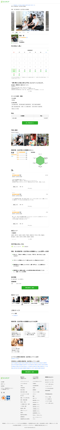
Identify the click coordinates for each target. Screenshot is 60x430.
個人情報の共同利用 (17, 425)
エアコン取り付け (24, 383)
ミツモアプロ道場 (48, 401)
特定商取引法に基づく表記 (33, 423)
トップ (12, 5)
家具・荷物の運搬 (24, 399)
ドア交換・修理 (23, 406)
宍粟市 (38, 366)
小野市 (39, 364)
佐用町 (39, 368)
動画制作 (34, 389)
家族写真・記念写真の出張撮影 (19, 5)
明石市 (23, 362)
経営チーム (3, 383)
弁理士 (34, 387)
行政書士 (34, 383)
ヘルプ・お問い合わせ (49, 384)
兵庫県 (26, 5)
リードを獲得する (48, 398)
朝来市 (31, 366)
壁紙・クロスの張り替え (25, 397)
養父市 (18, 366)
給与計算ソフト (36, 402)
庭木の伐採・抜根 (24, 391)
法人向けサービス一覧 (49, 382)
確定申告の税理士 (24, 414)
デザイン (34, 394)
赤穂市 (17, 364)
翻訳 (33, 396)
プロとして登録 (48, 396)
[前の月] (12, 50)
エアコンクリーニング (25, 381)
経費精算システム (36, 404)
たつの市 (46, 366)
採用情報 (2, 386)
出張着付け (15, 315)
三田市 (42, 364)
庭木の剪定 (23, 389)
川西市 (35, 364)
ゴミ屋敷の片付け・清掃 (25, 404)
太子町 (32, 368)
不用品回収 (23, 387)
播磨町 (24, 368)
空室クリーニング (24, 410)
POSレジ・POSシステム (37, 415)
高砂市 (32, 364)
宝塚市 (24, 364)
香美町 (42, 368)
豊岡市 (45, 362)
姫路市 (29, 5)
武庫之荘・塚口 (15, 358)
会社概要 (2, 381)
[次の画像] (44, 21)
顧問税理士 (23, 416)
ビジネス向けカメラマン (37, 381)
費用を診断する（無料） (30, 287)
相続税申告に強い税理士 (25, 418)
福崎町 (28, 368)
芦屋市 (34, 362)
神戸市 (13, 362)
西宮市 (27, 362)
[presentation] (13, 32)
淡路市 (34, 366)
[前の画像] (15, 21)
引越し (22, 385)
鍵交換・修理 (23, 408)
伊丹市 (38, 362)
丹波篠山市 (14, 366)
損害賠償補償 (47, 390)
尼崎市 (20, 362)
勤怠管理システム (36, 400)
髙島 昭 (32, 5)
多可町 (17, 368)
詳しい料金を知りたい (30, 122)
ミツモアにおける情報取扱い (22, 423)
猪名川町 (14, 368)
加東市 (42, 366)
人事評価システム (36, 408)
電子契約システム (36, 406)
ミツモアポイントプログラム (27, 425)
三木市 (28, 364)
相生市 (41, 362)
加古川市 (14, 364)
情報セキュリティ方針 (54, 423)
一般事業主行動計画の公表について (40, 425)
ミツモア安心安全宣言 (49, 388)
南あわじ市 (26, 366)
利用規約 (4, 423)
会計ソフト (35, 398)
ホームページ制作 (36, 391)
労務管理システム (36, 410)
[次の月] (48, 50)
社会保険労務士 (36, 385)
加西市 (46, 364)
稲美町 (21, 368)
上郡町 (35, 368)
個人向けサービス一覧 (49, 379)
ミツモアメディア (48, 386)
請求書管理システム (36, 413)
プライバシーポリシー (11, 423)
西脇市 (21, 364)
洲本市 (31, 362)
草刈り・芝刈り (23, 402)
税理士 (22, 412)
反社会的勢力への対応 (44, 423)
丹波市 (22, 366)
